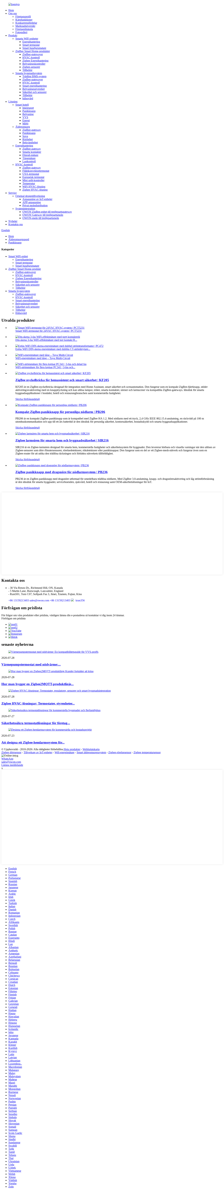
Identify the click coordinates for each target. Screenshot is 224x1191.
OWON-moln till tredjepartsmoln (40, 218)
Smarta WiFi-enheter (26, 38)
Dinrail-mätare (30, 155)
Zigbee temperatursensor (147, 752)
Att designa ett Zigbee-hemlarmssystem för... (33, 742)
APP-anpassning (31, 202)
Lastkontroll (29, 161)
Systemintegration (25, 208)
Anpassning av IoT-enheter (37, 199)
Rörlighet (27, 139)
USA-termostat (30, 173)
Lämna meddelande (12, 765)
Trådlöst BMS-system (34, 76)
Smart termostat (31, 44)
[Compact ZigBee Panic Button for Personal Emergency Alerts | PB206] (51, 405)
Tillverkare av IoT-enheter (38, 752)
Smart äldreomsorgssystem (91, 752)
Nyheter (12, 221)
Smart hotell (22, 104)
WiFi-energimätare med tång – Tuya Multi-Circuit (42, 358)
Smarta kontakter (31, 151)
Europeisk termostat (33, 177)
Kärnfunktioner (23, 19)
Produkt (12, 35)
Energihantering (31, 41)
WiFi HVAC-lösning (33, 186)
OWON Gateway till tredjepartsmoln (42, 214)
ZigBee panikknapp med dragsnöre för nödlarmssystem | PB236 (61, 472)
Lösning (13, 101)
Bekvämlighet (30, 142)
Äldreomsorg (22, 126)
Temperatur (28, 183)
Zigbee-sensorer (31, 66)
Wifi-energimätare (64, 752)
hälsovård (27, 98)
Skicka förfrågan (24, 399)
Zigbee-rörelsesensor (119, 752)
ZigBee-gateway (31, 129)
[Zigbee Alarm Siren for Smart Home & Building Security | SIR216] (52, 433)
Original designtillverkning (30, 196)
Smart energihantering (34, 85)
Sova (25, 136)
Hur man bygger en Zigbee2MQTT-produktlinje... (37, 684)
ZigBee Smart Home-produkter (32, 51)
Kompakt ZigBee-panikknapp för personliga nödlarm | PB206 (60, 412)
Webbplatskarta (91, 749)
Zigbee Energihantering (35, 60)
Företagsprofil (23, 16)
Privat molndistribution (35, 205)
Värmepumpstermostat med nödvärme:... (31, 664)
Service (12, 192)
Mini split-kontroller (33, 180)
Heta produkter (72, 749)
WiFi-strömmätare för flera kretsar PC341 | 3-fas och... (45, 367)
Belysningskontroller (33, 63)
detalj (37, 399)
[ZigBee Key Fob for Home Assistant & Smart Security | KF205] (53, 373)
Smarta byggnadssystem (28, 73)
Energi (26, 120)
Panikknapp (29, 110)
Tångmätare (29, 158)
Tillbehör (27, 70)
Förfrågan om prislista (13, 618)
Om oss (12, 13)
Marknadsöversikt (25, 25)
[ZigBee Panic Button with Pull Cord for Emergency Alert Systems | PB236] (52, 465)
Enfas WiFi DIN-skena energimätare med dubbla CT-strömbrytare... (52, 349)
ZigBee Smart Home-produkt (24, 268)
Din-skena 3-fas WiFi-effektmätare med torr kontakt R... (46, 339)
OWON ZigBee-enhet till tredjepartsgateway (47, 211)
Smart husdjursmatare (34, 48)
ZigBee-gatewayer (32, 54)
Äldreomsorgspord (18, 239)
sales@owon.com (11, 761)
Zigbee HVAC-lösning (35, 189)
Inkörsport (28, 107)
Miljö (25, 123)
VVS (25, 117)
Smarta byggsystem (19, 290)
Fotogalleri (21, 32)
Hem (11, 10)
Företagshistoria (24, 29)
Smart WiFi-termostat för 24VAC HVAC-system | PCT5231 (48, 330)
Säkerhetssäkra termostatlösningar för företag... (35, 723)
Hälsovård (21, 313)
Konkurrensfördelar (26, 22)
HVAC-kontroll (31, 57)
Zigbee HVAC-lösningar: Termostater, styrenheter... (38, 703)
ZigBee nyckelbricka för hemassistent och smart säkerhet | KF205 (62, 380)
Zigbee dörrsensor (11, 752)
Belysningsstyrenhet (33, 88)
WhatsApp (7, 758)
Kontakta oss (15, 224)
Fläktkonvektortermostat (35, 170)
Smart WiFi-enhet (18, 256)
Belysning (28, 114)
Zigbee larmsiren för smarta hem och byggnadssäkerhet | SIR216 (62, 440)
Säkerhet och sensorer (34, 92)
